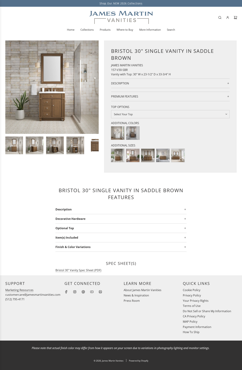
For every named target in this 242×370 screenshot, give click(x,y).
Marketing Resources (19, 290)
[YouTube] (92, 292)
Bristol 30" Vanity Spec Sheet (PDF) (78, 270)
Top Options (120, 107)
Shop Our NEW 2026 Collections (121, 3)
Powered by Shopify (138, 360)
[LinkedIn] (100, 292)
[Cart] (235, 17)
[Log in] (228, 17)
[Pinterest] (83, 292)
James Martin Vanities (127, 65)
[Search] (220, 17)
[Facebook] (66, 292)
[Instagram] (75, 292)
